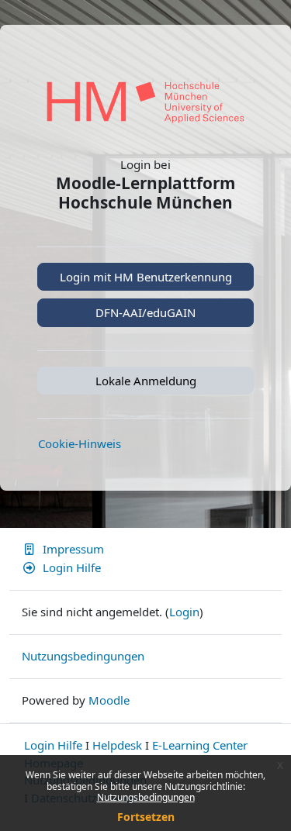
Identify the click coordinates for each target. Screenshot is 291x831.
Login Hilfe (72, 567)
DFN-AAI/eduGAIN (145, 312)
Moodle (109, 700)
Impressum (73, 549)
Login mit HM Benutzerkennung (146, 276)
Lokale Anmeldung (145, 380)
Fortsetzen (146, 816)
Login (184, 611)
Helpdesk (117, 745)
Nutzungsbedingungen (146, 797)
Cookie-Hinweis (79, 443)
